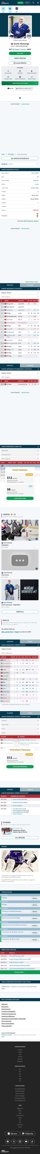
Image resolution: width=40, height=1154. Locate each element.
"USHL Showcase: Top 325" (16, 962)
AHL (20, 1076)
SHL (20, 1074)
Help (20, 1113)
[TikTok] (32, 1141)
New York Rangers (20, 1096)
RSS (20, 1122)
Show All (20, 612)
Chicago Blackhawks (20, 1089)
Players (10, 713)
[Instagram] (20, 1141)
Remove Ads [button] (25, 104)
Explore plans (20, 498)
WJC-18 (20, 319)
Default (10, 285)
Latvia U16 (21, 304)
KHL (20, 1071)
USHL (19, 332)
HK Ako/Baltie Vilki (11, 316)
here (2, 1036)
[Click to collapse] (38, 288)
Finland (20, 1056)
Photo (20, 1117)
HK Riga (9, 326)
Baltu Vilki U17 (10, 307)
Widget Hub (20, 1108)
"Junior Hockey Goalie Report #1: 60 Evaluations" (22, 968)
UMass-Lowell (15, 939)
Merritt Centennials (12, 343)
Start (3, 154)
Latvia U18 (9, 319)
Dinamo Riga (35, 188)
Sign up (20, 2)
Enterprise (20, 1124)
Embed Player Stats (31, 282)
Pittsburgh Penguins (20, 1098)
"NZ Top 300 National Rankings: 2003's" (19, 965)
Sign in (27, 2)
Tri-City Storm (10, 332)
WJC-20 (20, 340)
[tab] (10, 285)
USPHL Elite (21, 310)
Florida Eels (10, 310)
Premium (36, 210)
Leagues (10, 641)
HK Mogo (15, 49)
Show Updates (20, 58)
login (17, 632)
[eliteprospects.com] (5, 2)
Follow (20, 53)
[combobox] (8, 164)
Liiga (20, 1078)
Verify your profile (6, 1035)
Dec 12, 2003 (35, 173)
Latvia (23, 49)
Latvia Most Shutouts (18, 809)
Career (20, 1127)
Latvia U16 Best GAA (18, 799)
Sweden (20, 1050)
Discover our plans (20, 83)
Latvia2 (20, 316)
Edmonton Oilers (20, 1093)
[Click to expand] (38, 716)
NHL (20, 1069)
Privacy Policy (20, 1115)
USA (20, 1054)
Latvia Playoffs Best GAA (19, 810)
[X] (14, 1141)
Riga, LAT (36, 180)
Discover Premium (20, 766)
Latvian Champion (17, 805)
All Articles (20, 837)
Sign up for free (7, 632)
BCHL (19, 343)
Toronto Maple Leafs (20, 1100)
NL (20, 1081)
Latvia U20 (9, 329)
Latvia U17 (21, 307)
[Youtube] (26, 1141)
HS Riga (9, 313)
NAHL (19, 335)
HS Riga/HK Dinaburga (15, 911)
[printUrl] (20, 98)
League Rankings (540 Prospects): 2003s (20, 959)
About (20, 1111)
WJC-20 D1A (21, 329)
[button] (20, 53)
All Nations (20, 1061)
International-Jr (22, 322)
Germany (20, 1059)
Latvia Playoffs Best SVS (19, 812)
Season (10, 789)
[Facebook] (7, 1141)
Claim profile (21, 63)
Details (34, 898)
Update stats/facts (21, 158)
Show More (19, 972)
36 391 (11, 88)
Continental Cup (22, 384)
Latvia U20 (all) (11, 322)
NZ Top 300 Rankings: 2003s (16, 956)
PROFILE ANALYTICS (24, 88)
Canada (20, 1052)
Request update (33, 221)
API (20, 1120)
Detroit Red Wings (20, 1091)
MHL (19, 326)
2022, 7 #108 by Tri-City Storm (16, 986)
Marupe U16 (10, 304)
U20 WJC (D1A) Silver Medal (20, 802)
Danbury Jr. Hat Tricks (11, 336)
